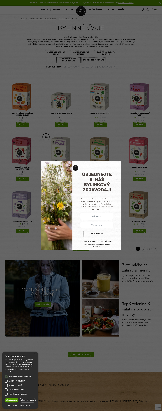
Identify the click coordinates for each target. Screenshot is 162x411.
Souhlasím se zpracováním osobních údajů (96, 241)
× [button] (35, 354)
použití (101, 244)
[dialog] (20, 380)
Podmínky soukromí (91, 244)
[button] (20, 405)
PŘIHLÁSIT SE (97, 234)
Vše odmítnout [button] (27, 400)
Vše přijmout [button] (11, 400)
